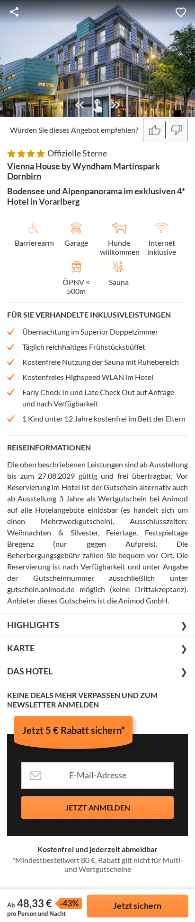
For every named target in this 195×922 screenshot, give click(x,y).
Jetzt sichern (137, 905)
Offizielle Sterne (77, 153)
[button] (181, 11)
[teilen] (14, 11)
